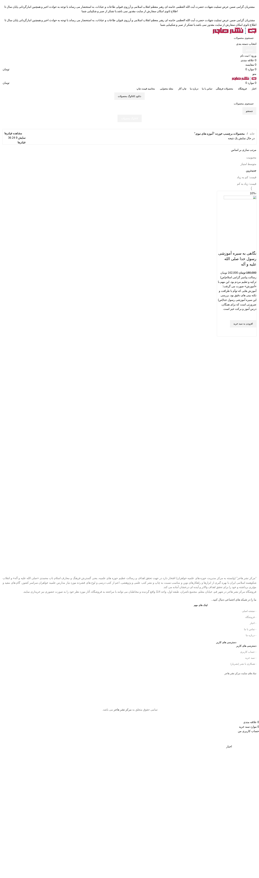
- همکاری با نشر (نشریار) (243, 663)
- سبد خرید (250, 657)
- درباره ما (251, 635)
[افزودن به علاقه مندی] (252, 315)
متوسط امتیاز (248, 164)
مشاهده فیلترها (13, 133)
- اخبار (253, 623)
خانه (252, 133)
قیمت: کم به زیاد (246, 177)
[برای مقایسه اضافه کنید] (252, 246)
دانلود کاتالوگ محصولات (129, 96)
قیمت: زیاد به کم (246, 183)
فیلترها (22, 142)
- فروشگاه (250, 617)
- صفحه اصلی (249, 611)
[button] (243, 323)
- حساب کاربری (248, 651)
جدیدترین (251, 170)
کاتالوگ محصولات (129, 118)
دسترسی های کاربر (236, 645)
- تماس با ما (250, 629)
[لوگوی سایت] (234, 30)
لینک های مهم (201, 605)
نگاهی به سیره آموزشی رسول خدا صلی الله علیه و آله (237, 258)
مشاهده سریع (252, 331)
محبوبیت (251, 157)
